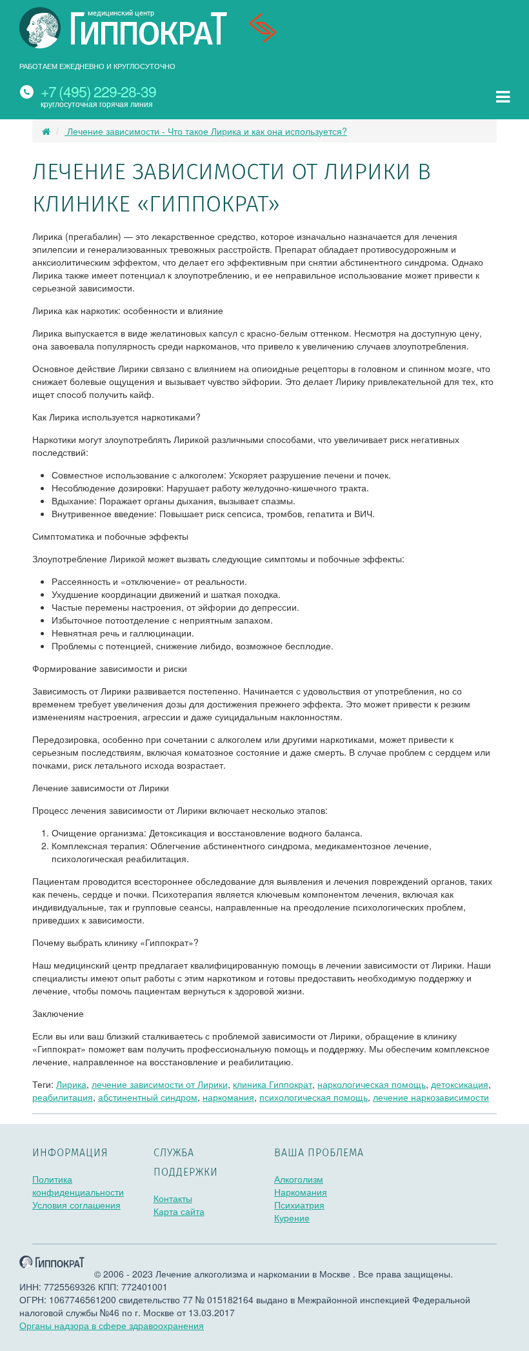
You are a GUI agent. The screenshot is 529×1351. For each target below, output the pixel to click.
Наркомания (300, 1191)
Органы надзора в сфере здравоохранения (111, 1325)
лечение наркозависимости (431, 1096)
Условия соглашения (76, 1204)
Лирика (71, 1084)
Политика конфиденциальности (78, 1185)
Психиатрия (299, 1204)
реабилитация (62, 1096)
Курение (292, 1217)
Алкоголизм (298, 1178)
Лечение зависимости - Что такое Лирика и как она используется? (206, 130)
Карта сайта (179, 1211)
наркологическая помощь (371, 1084)
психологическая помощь (313, 1096)
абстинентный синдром (147, 1096)
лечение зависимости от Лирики (160, 1084)
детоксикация (459, 1084)
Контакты (173, 1198)
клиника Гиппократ (272, 1084)
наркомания (228, 1096)
